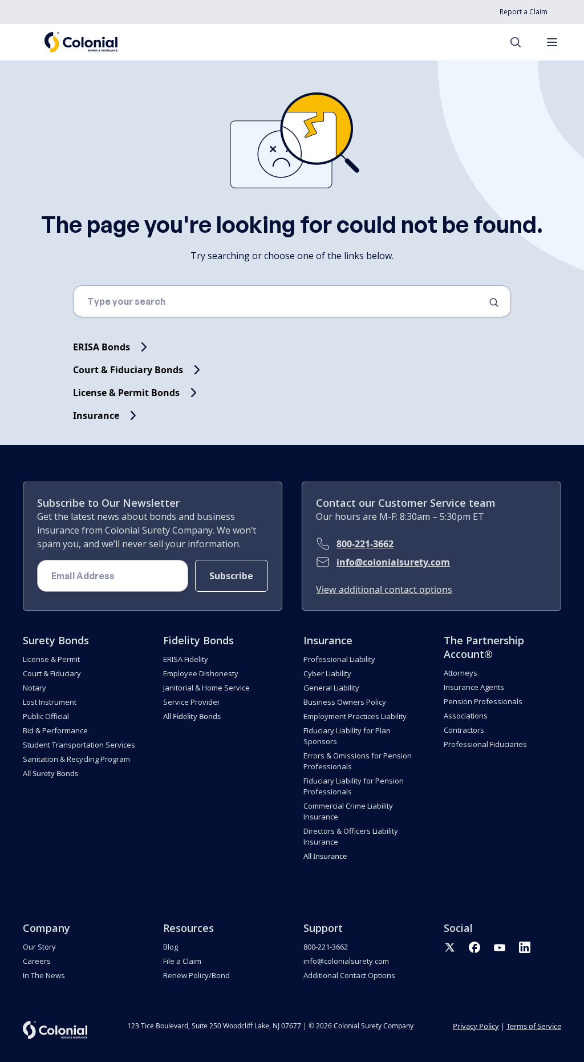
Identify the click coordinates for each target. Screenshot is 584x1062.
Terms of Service (533, 1026)
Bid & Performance (55, 730)
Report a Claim (524, 12)
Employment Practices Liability (355, 716)
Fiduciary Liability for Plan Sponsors (347, 735)
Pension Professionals (483, 701)
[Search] (521, 42)
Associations (466, 715)
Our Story (39, 947)
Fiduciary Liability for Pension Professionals (353, 786)
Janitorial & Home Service (206, 688)
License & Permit (51, 659)
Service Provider (191, 702)
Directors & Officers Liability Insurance (350, 836)
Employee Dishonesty (200, 673)
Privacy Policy (476, 1026)
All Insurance (325, 856)
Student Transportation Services (79, 745)
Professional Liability (339, 659)
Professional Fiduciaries (485, 744)
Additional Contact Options (349, 975)
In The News (44, 975)
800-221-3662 (365, 544)
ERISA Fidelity (185, 659)
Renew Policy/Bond (196, 975)
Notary (34, 688)
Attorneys (460, 673)
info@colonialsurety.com (393, 562)
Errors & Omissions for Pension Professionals (357, 761)
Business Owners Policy (344, 702)
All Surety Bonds (50, 773)
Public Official (46, 716)
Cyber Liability (327, 673)
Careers (37, 961)
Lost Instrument (49, 702)
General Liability (331, 688)
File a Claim (182, 961)
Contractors (464, 730)
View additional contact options (384, 589)
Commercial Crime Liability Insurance (348, 811)
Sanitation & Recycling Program (76, 759)
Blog (170, 947)
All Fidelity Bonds (192, 716)
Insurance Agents (474, 687)
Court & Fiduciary (52, 673)
